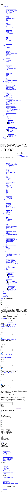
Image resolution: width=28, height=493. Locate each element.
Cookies (5, 469)
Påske (9, 123)
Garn (4, 45)
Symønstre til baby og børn (11, 85)
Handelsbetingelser (7, 452)
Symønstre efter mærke (10, 83)
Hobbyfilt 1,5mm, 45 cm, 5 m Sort (8, 341)
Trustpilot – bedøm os (7, 459)
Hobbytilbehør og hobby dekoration (13, 100)
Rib (6, 34)
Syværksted (5, 479)
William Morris (9, 42)
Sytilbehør (8, 79)
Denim (7, 17)
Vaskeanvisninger (6, 482)
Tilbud (4, 137)
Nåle (7, 70)
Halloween (10, 120)
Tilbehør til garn (9, 55)
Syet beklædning (11, 131)
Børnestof (8, 14)
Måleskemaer (6, 478)
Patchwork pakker (9, 33)
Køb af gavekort (6, 460)
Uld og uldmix (9, 44)
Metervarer (5, 6)
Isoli (6, 26)
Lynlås (7, 69)
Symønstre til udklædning (11, 89)
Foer (7, 21)
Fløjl (7, 20)
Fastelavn (10, 118)
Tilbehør (5, 59)
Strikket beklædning (12, 128)
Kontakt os (5, 142)
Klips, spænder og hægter (11, 68)
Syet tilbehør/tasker (12, 135)
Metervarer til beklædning (11, 9)
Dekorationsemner (9, 99)
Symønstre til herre (9, 87)
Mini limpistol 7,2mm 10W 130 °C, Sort (9, 372)
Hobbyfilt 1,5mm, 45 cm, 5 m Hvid (8, 326)
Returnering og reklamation (8, 455)
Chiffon (7, 16)
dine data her (18, 408)
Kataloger (5, 489)
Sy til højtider (11, 134)
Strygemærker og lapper (11, 76)
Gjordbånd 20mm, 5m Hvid (6, 357)
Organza (7, 32)
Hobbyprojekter (9, 124)
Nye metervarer (9, 7)
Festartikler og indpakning (11, 107)
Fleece (7, 19)
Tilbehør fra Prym (9, 73)
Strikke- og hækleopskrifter (11, 53)
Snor (7, 75)
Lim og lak (8, 102)
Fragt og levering (6, 454)
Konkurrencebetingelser (8, 472)
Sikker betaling (6, 453)
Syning (7, 129)
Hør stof (7, 25)
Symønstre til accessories (11, 90)
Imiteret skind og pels (10, 27)
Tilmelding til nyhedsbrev (8, 458)
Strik (7, 125)
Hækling (7, 116)
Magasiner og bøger (10, 88)
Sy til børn (10, 130)
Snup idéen (5, 115)
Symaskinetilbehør (9, 95)
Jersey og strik (9, 30)
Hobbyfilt (8, 66)
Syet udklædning (11, 136)
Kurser (4, 473)
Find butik (5, 140)
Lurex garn (8, 51)
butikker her (10, 322)
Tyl (6, 39)
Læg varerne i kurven (5, 388)
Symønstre (5, 81)
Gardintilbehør (9, 65)
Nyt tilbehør (8, 60)
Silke (7, 37)
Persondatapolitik (6, 470)
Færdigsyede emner (10, 108)
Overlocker (8, 94)
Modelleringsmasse (10, 104)
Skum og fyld (8, 74)
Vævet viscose (9, 41)
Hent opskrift (3, 318)
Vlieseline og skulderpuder (11, 80)
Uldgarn (7, 56)
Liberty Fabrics (9, 31)
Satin (7, 35)
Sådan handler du (6, 451)
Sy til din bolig (11, 132)
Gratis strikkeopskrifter (8, 477)
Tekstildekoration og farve (11, 113)
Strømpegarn (8, 54)
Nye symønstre (9, 82)
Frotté (7, 23)
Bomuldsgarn (8, 49)
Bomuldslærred (9, 12)
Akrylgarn (8, 47)
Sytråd (7, 78)
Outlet (4, 138)
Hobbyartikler (6, 96)
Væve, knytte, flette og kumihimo (13, 109)
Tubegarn (8, 58)
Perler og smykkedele (10, 103)
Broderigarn (8, 48)
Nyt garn (7, 46)
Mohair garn (8, 52)
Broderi (7, 61)
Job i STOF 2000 (6, 468)
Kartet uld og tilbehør (10, 110)
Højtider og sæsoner (10, 117)
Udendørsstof (8, 40)
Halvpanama (8, 24)
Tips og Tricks (6, 481)
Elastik (7, 63)
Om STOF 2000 (6, 465)
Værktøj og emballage (10, 106)
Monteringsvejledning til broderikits (10, 483)
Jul (6, 114)
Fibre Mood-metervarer (10, 18)
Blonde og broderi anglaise (11, 10)
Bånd (7, 62)
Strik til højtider (11, 127)
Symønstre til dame (10, 86)
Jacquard (7, 28)
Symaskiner (5, 92)
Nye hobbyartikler (9, 97)
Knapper (7, 67)
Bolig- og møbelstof (10, 11)
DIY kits (7, 111)
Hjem (2, 298)
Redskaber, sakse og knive (11, 72)
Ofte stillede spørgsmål (8, 457)
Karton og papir (9, 101)
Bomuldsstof (8, 13)
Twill (7, 38)
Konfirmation (11, 122)
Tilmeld (2, 405)
